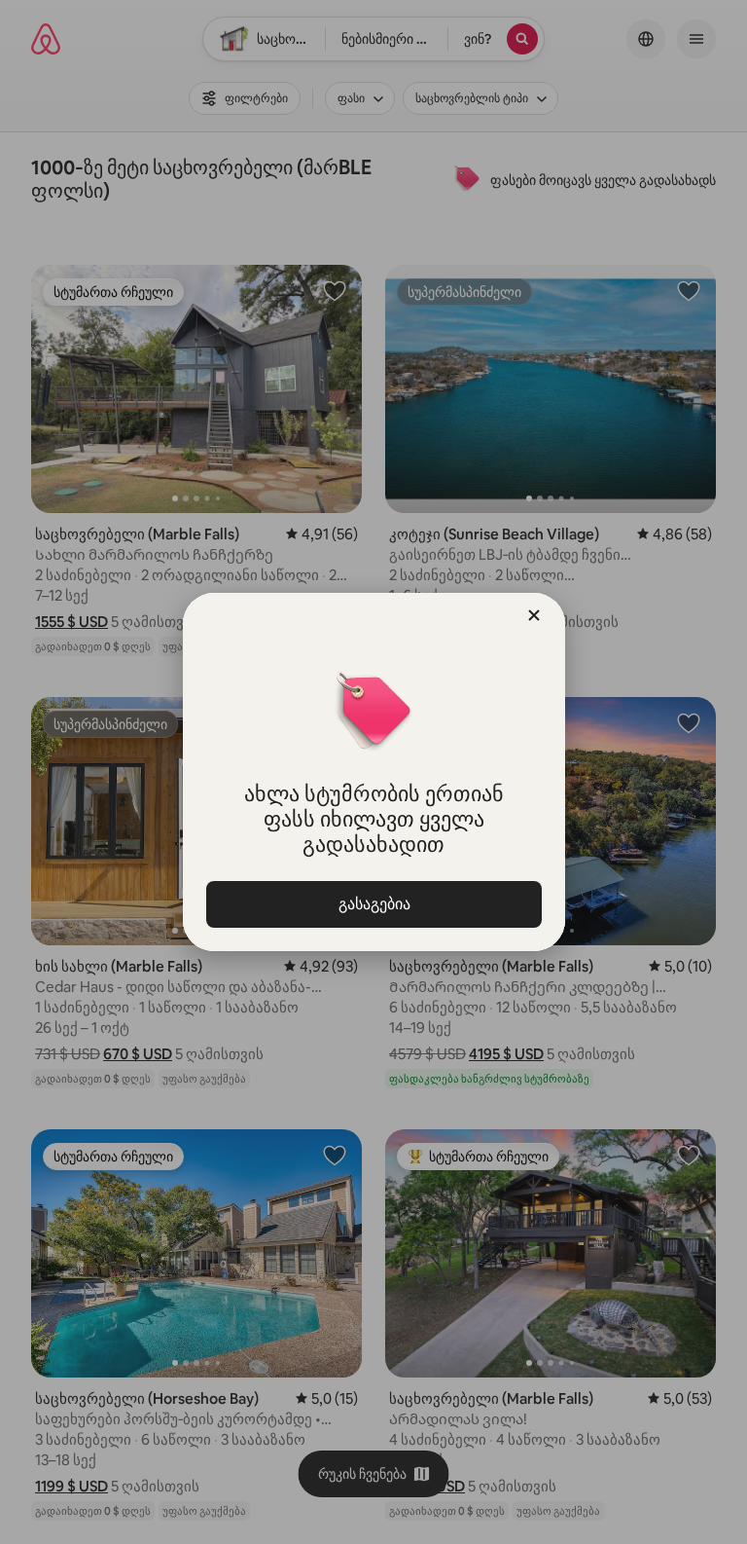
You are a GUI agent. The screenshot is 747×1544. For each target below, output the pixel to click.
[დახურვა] (534, 615)
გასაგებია (373, 904)
